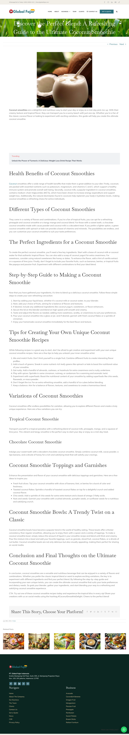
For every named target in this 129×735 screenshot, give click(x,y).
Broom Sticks (71, 719)
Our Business (14, 700)
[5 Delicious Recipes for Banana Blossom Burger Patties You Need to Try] (115, 634)
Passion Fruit (71, 706)
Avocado (69, 693)
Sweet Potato (71, 716)
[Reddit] (94, 611)
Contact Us (13, 709)
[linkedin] (19, 683)
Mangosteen (70, 703)
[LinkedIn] (98, 611)
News (11, 716)
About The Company (16, 697)
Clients (11, 706)
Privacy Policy (14, 722)
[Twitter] (91, 611)
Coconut (13, 183)
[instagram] (15, 683)
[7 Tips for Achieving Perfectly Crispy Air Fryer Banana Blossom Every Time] (89, 634)
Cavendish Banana (73, 697)
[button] (116, 11)
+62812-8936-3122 (28, 2)
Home (11, 693)
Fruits (14, 621)
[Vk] (112, 611)
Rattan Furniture (72, 722)
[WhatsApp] (101, 611)
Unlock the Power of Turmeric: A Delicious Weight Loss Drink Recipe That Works (47, 161)
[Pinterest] (109, 611)
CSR (10, 719)
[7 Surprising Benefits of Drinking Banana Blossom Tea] (13, 634)
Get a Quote (13, 713)
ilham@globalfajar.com (42, 2)
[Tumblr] (105, 611)
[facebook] (10, 683)
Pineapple (70, 709)
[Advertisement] (64, 137)
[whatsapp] (23, 683)
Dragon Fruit (70, 700)
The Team (13, 703)
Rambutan (70, 713)
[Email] (116, 611)
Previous (113, 44)
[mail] (27, 683)
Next (122, 44)
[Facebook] (87, 611)
